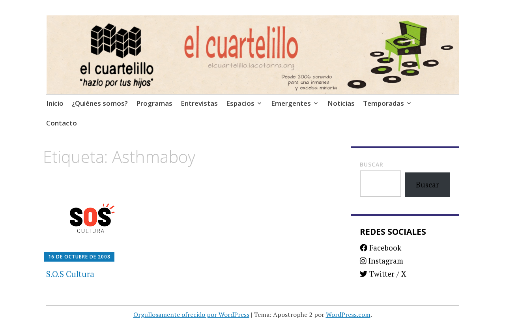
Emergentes (291, 103)
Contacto (61, 122)
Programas (154, 103)
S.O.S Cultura (70, 273)
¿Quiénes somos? (100, 103)
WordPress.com (348, 314)
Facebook (384, 248)
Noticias (341, 103)
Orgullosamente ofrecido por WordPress (191, 314)
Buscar (371, 164)
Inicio (55, 103)
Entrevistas (199, 103)
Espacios (240, 103)
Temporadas (383, 103)
